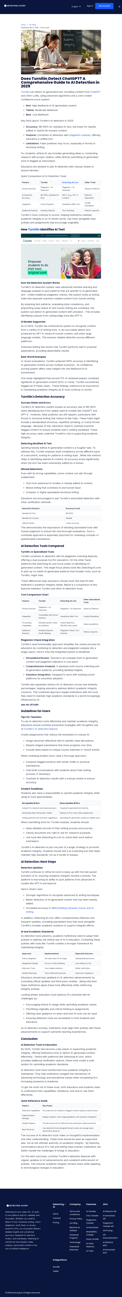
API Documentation (110, 1236)
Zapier (56, 1271)
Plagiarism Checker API (108, 1224)
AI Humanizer (92, 1227)
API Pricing (107, 1230)
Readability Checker (91, 1233)
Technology (75, 1242)
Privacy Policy (76, 1218)
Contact (57, 1218)
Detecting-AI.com (70, 182)
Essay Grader (92, 1239)
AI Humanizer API (109, 1217)
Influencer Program (74, 1236)
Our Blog (32, 25)
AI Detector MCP (108, 1244)
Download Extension (74, 1248)
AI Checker (91, 1211)
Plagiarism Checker (91, 1221)
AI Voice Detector (90, 1245)
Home (23, 25)
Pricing (56, 1222)
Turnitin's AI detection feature (40, 728)
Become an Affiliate (75, 1229)
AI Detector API (109, 1211)
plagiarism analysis (79, 135)
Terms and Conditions (75, 1213)
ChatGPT (96, 91)
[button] (119, 6)
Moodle (56, 1267)
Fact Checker (92, 1215)
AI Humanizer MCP (109, 1251)
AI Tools (89, 1251)
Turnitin (25, 91)
